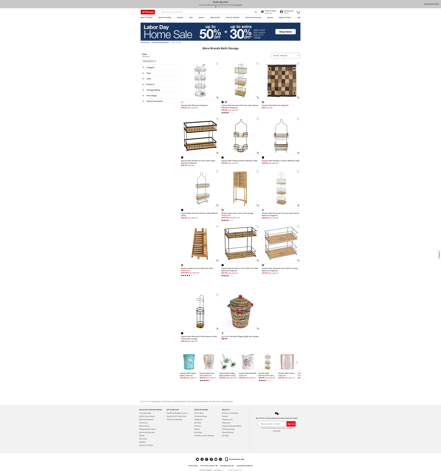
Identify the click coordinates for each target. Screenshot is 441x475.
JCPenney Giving (228, 429)
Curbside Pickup (200, 416)
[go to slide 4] (222, 6)
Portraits (197, 426)
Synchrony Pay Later (147, 432)
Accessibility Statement (245, 466)
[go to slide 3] (219, 6)
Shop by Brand (227, 432)
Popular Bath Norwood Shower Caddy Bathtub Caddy (199, 214)
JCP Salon (197, 423)
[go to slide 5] (224, 6)
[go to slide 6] (226, 6)
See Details (276, 431)
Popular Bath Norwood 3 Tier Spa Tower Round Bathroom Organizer (280, 214)
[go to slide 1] (215, 6)
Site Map (225, 435)
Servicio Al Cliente (146, 445)
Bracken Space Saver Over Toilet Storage (237, 213)
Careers (225, 416)
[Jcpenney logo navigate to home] (148, 12)
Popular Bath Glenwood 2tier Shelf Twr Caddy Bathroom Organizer (280, 269)
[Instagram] (202, 459)
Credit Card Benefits (174, 419)
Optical (197, 429)
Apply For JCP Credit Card (176, 416)
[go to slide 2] (217, 6)
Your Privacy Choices (207, 466)
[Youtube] (216, 459)
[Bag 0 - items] (298, 12)
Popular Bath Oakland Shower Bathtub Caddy (239, 161)
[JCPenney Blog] (220, 459)
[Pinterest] (211, 459)
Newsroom (226, 423)
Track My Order (145, 413)
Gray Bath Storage (167, 401)
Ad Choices (217, 470)
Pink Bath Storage (227, 401)
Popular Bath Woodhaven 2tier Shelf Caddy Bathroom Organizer (198, 162)
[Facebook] (207, 459)
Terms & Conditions (205, 470)
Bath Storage (156, 401)
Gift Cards (143, 439)
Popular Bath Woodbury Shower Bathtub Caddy (281, 161)
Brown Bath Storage (179, 401)
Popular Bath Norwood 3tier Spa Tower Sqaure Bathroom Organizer (239, 106)
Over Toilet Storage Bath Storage (197, 401)
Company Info (227, 419)
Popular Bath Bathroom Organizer (194, 105)
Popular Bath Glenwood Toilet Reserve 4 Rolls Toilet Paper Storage (199, 337)
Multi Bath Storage (215, 401)
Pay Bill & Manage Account (177, 413)
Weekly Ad (198, 419)
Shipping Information (147, 429)
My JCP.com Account (147, 416)
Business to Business (230, 413)
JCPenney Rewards (146, 419)
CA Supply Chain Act (227, 466)
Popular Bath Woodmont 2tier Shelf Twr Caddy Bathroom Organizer (239, 269)
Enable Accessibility (431, 4)
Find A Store (199, 413)
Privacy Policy (193, 466)
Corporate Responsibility (231, 426)
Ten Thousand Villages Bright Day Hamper (240, 336)
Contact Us (143, 423)
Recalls (142, 435)
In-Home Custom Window (204, 435)
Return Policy (144, 426)
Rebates (142, 442)
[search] (256, 12)
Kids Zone (198, 432)
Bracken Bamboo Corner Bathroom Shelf (197, 268)
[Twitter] (197, 459)
